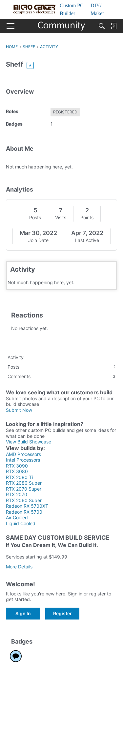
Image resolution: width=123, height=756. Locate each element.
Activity (16, 357)
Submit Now (19, 410)
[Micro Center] (61, 26)
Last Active (87, 240)
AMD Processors (23, 454)
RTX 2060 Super (24, 500)
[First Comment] (16, 656)
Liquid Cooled (20, 523)
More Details (19, 566)
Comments (61, 376)
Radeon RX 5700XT (27, 506)
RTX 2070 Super (23, 489)
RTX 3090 (17, 466)
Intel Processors (23, 460)
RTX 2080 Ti (19, 477)
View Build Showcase (28, 441)
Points (86, 217)
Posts (35, 217)
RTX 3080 (17, 471)
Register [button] (62, 613)
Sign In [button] (23, 613)
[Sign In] (113, 26)
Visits (60, 217)
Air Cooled (17, 517)
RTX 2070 (16, 494)
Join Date (38, 240)
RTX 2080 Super (24, 483)
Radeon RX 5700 (24, 512)
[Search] (102, 26)
